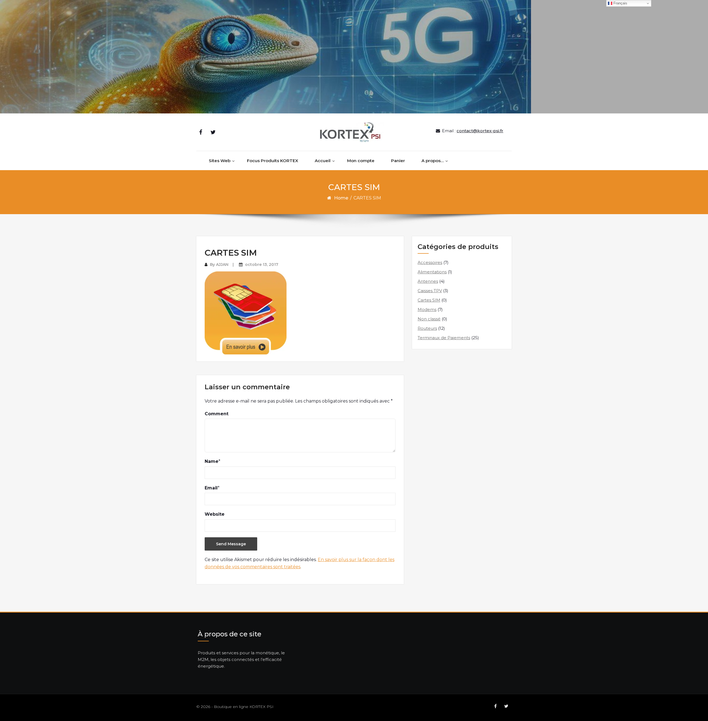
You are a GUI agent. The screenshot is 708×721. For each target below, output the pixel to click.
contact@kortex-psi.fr (480, 130)
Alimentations (432, 271)
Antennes (428, 281)
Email (211, 488)
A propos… (432, 160)
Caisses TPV (430, 290)
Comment (216, 413)
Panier (398, 160)
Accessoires (430, 262)
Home (341, 198)
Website (215, 514)
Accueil (322, 160)
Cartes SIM (429, 300)
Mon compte (360, 160)
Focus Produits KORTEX (272, 160)
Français (619, 3)
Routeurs (427, 328)
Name (211, 461)
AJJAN (222, 264)
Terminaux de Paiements (444, 337)
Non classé (429, 318)
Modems (427, 309)
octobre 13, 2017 (261, 264)
